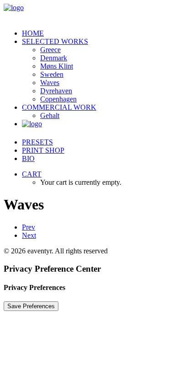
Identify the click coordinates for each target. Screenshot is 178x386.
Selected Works (55, 41)
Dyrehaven (56, 91)
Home (33, 33)
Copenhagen (58, 99)
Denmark (53, 58)
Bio (28, 158)
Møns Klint (56, 66)
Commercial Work (59, 107)
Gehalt (49, 115)
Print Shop (43, 150)
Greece (50, 50)
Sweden (51, 74)
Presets (37, 142)
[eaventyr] (89, 13)
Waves (49, 82)
